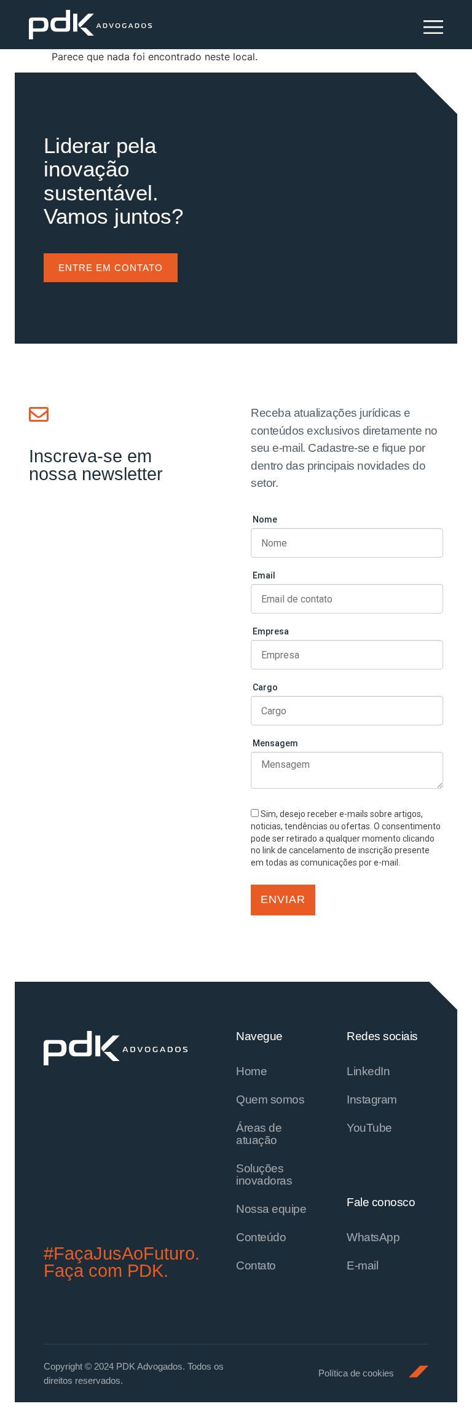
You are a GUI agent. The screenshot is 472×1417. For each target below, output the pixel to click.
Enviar (283, 899)
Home (251, 1071)
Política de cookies (356, 1373)
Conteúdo (261, 1237)
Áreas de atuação (258, 1134)
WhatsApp (373, 1237)
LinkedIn (368, 1071)
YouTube (369, 1127)
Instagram (372, 1099)
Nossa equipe (271, 1208)
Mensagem (275, 743)
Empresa (271, 631)
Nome (265, 519)
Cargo (265, 687)
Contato (256, 1265)
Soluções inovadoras (264, 1174)
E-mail (362, 1265)
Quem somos (270, 1099)
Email (264, 575)
